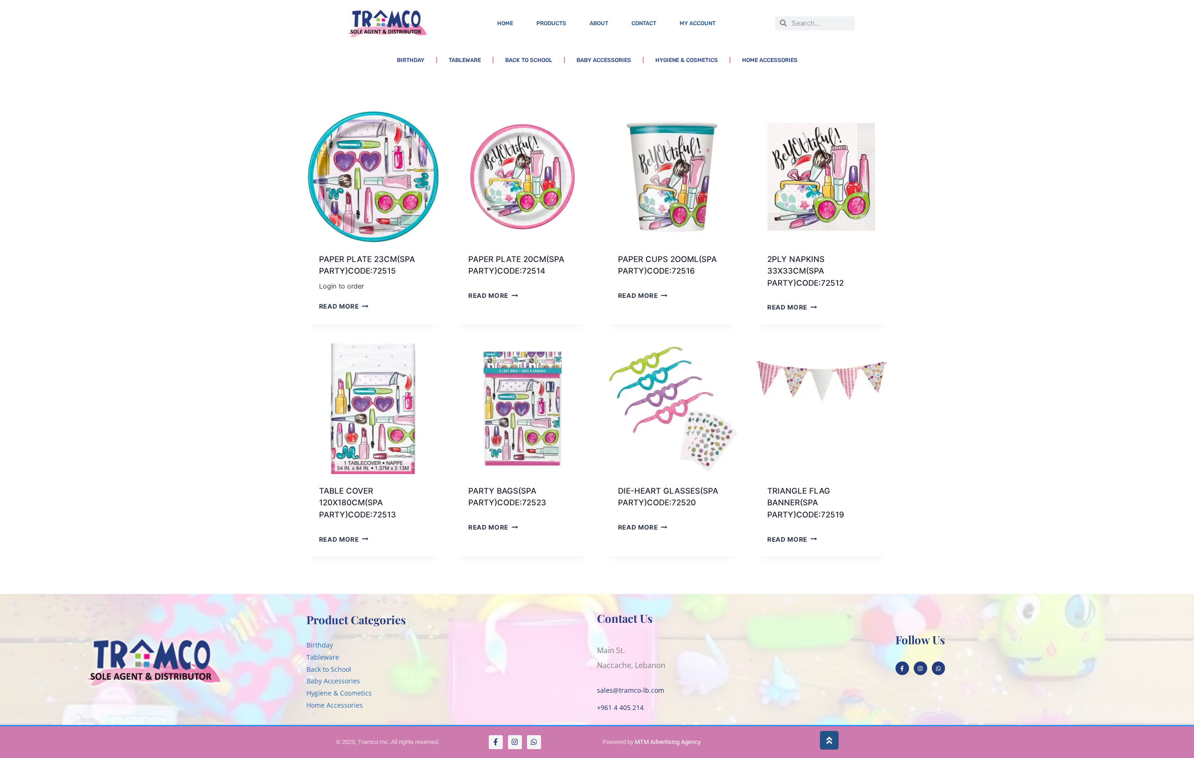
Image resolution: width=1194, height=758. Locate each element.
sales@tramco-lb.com (630, 690)
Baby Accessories (603, 60)
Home (505, 23)
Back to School (528, 60)
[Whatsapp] (938, 668)
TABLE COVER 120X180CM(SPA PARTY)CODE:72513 (357, 502)
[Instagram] (920, 668)
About (599, 23)
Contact (644, 23)
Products (551, 23)
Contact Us (625, 618)
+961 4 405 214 (620, 707)
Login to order (341, 286)
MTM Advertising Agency (668, 741)
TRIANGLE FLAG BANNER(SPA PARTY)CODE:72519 (805, 502)
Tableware (465, 60)
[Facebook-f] (902, 668)
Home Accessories (770, 60)
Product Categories (356, 619)
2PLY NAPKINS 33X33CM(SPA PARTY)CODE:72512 (805, 271)
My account (697, 23)
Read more (339, 306)
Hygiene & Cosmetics (686, 60)
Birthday (410, 60)
